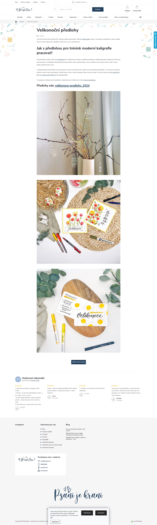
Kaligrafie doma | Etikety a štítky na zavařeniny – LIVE (76, 438)
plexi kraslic (86, 39)
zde (51, 517)
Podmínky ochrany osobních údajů (52, 445)
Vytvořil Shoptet (137, 521)
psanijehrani (44, 467)
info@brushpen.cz (46, 461)
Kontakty (35, 2)
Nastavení (55, 522)
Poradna (43, 2)
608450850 (44, 464)
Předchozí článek (78, 362)
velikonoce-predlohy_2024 (72, 86)
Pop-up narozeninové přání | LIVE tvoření (75, 430)
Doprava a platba (25, 2)
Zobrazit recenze (35, 380)
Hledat (98, 9)
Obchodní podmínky (48, 442)
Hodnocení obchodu (48, 447)
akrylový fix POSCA (48, 75)
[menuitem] (20, 17)
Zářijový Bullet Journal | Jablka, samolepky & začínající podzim (74, 434)
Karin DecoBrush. (90, 80)
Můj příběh (45, 439)
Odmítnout (87, 513)
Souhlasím (101, 513)
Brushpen (61, 60)
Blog (16, 2)
